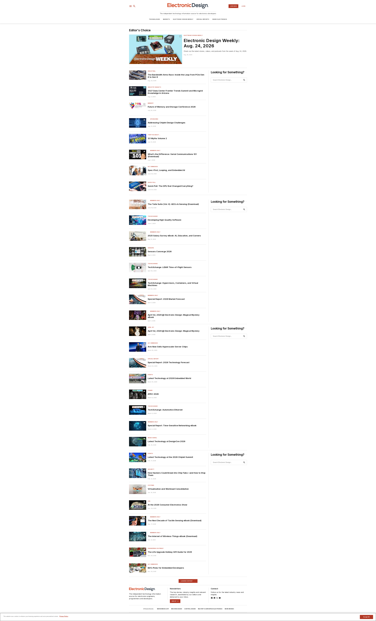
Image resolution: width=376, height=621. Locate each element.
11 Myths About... (154, 134)
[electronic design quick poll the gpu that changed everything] (137, 186)
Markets (166, 19)
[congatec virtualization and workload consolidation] (137, 489)
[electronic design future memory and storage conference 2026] (137, 107)
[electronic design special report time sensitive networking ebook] (137, 426)
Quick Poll (152, 182)
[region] (188, 617)
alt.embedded (153, 166)
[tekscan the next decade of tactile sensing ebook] (137, 521)
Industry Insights (154, 87)
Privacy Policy (63, 616)
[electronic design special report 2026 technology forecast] (137, 362)
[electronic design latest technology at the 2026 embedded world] (137, 378)
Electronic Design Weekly (183, 19)
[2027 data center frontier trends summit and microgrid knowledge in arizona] (137, 91)
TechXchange (153, 216)
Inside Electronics (219, 19)
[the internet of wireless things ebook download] (137, 536)
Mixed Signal (152, 437)
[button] (130, 6)
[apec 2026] (137, 394)
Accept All (366, 617)
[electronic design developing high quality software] (137, 220)
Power (150, 390)
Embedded (151, 598)
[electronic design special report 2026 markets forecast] (137, 299)
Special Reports (203, 19)
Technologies (154, 19)
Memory (151, 103)
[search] (134, 6)
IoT (149, 582)
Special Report (153, 359)
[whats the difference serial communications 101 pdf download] (137, 154)
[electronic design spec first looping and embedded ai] (137, 170)
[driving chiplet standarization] (137, 123)
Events (150, 374)
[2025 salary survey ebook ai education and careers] (137, 236)
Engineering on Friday (156, 548)
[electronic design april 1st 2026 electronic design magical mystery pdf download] (137, 315)
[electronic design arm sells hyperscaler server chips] (137, 347)
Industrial (152, 71)
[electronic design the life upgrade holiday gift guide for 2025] (137, 552)
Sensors (151, 248)
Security (151, 469)
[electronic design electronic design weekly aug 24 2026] (155, 49)
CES (149, 501)
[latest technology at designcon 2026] (137, 441)
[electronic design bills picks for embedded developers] (137, 568)
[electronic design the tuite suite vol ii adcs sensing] (137, 204)
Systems (151, 485)
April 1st (151, 327)
